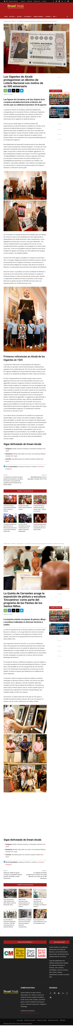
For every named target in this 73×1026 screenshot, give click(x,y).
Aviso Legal (20, 1020)
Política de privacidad (29, 1020)
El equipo (23, 1)
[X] (62, 1)
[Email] (17, 90)
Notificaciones (37, 1)
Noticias (11, 16)
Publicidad (29, 1)
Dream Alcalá (7, 21)
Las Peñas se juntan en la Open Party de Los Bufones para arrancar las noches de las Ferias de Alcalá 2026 (10, 528)
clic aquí (14, 456)
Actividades (27, 16)
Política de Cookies (42, 1020)
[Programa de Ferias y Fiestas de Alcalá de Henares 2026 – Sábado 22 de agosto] (40, 499)
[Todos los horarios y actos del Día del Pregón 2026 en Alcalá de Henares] (10, 499)
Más (54, 16)
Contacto (44, 1)
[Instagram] (56, 1)
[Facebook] (53, 1)
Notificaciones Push (53, 1020)
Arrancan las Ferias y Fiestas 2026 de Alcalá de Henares (25, 507)
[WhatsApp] (65, 1)
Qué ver (19, 16)
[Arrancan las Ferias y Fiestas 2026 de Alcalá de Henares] (25, 499)
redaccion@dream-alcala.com (29, 1013)
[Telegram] (59, 1)
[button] (67, 16)
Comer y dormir (38, 16)
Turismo (47, 16)
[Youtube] (68, 1)
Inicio (6, 16)
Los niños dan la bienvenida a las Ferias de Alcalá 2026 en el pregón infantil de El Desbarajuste (24, 528)
